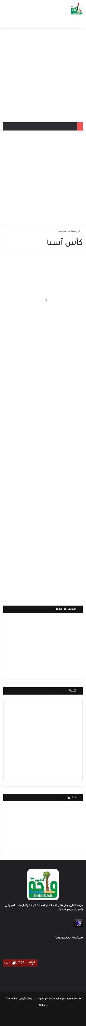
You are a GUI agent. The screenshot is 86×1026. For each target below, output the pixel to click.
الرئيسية (76, 231)
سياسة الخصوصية (69, 938)
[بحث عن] (12, 22)
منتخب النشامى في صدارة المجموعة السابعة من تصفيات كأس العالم (46, 309)
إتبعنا (72, 690)
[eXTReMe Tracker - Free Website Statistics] (78, 927)
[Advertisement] (43, 75)
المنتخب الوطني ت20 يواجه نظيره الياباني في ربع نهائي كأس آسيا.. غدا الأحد (43, 578)
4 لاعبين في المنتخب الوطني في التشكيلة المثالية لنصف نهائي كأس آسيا (45, 409)
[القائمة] (5, 22)
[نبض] (23, 1017)
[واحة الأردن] (76, 9)
